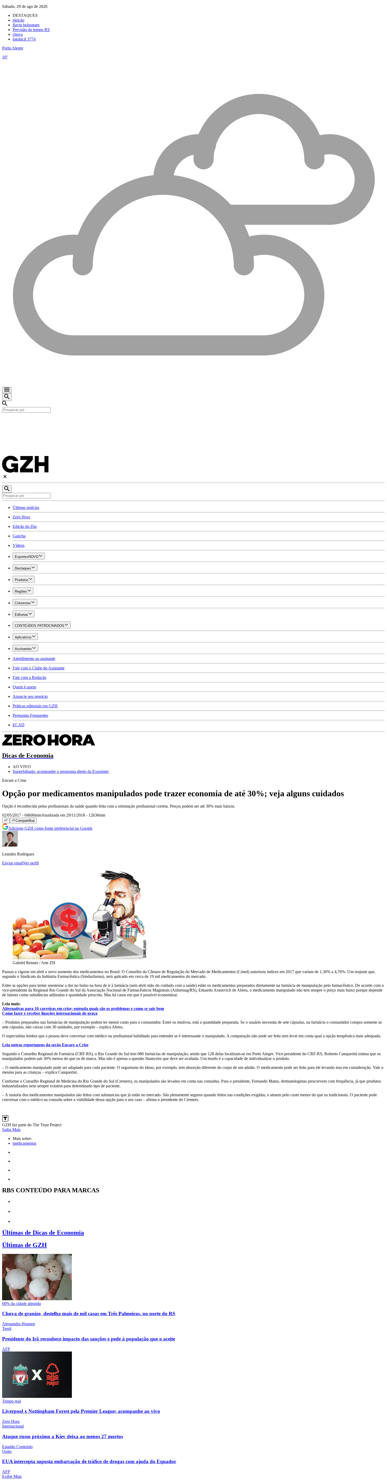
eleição (18, 20)
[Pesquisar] (7, 489)
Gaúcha (19, 536)
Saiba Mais (11, 1129)
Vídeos (18, 545)
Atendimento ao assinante (34, 658)
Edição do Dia (25, 526)
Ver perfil (31, 863)
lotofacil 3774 (24, 39)
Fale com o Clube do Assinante (38, 668)
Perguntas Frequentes (30, 715)
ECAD (18, 725)
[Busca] (7, 397)
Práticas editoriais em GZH (35, 706)
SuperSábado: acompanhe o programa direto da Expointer (61, 771)
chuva (18, 34)
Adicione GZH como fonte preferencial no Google (50, 828)
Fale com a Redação (29, 677)
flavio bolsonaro (26, 25)
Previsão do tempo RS (31, 29)
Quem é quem (24, 687)
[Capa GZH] (193, 422)
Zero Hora (21, 517)
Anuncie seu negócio (30, 696)
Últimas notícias (26, 507)
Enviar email (12, 863)
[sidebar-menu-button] (7, 390)
